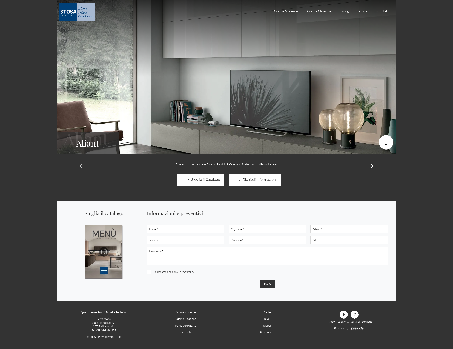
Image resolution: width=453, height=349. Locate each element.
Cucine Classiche (319, 11)
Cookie (341, 321)
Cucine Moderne (286, 11)
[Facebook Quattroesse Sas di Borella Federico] (344, 315)
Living (345, 11)
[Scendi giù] (386, 142)
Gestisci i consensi (361, 321)
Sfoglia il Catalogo (205, 180)
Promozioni (267, 332)
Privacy (330, 321)
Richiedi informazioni (259, 180)
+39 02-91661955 (106, 330)
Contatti (383, 11)
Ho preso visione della (173, 271)
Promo (363, 11)
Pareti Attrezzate (185, 325)
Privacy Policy (186, 271)
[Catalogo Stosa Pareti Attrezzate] (103, 251)
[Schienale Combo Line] (369, 166)
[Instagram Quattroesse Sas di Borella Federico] (355, 315)
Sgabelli (267, 325)
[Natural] (83, 166)
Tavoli (267, 319)
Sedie (267, 312)
